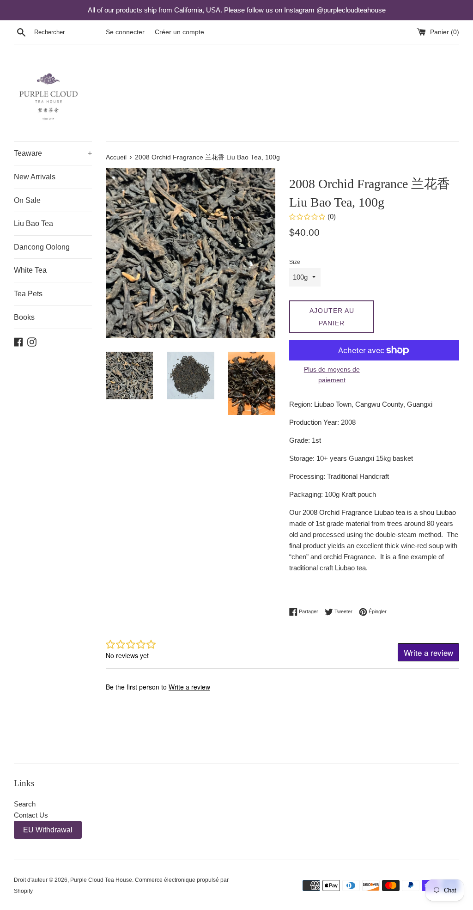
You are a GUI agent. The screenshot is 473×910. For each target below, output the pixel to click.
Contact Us (31, 815)
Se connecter (125, 32)
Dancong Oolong (42, 247)
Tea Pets (28, 294)
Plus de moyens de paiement (332, 374)
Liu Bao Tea (33, 223)
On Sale (27, 200)
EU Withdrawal (48, 830)
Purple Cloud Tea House (101, 880)
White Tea (30, 270)
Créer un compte (179, 32)
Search (25, 804)
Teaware (53, 153)
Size (294, 262)
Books (24, 317)
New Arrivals (34, 177)
